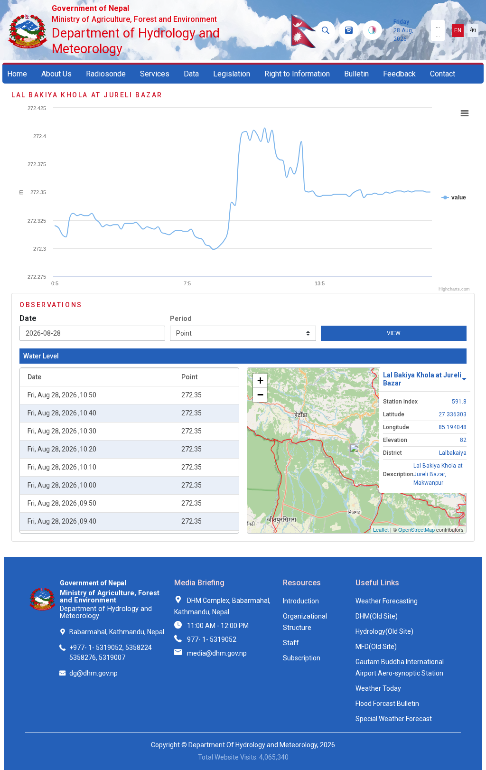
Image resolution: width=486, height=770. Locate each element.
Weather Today (378, 688)
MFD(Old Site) (376, 646)
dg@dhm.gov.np (93, 673)
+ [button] (260, 380)
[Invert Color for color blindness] (372, 30)
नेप (473, 30)
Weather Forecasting (386, 601)
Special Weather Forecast (393, 719)
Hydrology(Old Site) (384, 631)
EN (457, 30)
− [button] (260, 395)
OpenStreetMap (416, 529)
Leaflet (381, 529)
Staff (291, 643)
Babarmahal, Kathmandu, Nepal (116, 632)
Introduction (301, 601)
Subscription (301, 658)
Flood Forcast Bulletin (387, 703)
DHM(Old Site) (376, 616)
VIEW (394, 333)
